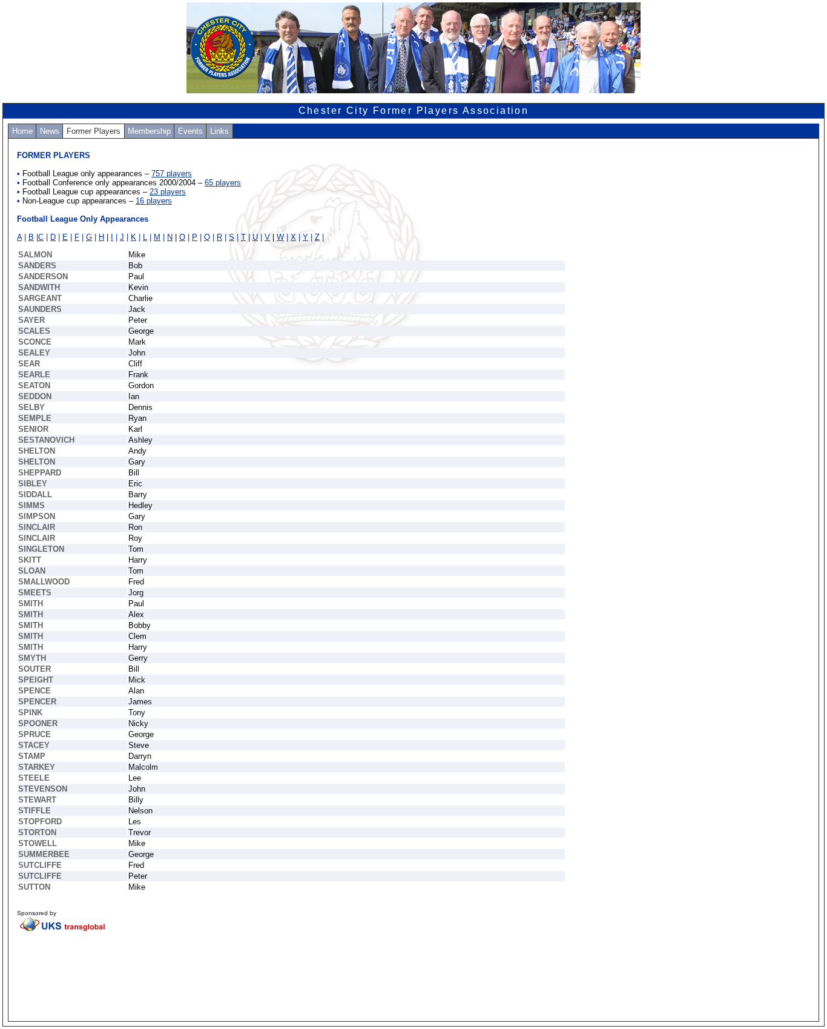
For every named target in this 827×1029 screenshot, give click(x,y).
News (49, 131)
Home (22, 131)
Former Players (93, 131)
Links (219, 131)
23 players (168, 191)
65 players (223, 182)
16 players (154, 200)
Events (190, 131)
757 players (171, 173)
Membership (149, 131)
